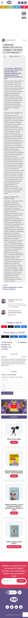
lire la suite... (16, 307)
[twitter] (12, 607)
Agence (24, 7)
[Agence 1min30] (9, 2)
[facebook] (7, 607)
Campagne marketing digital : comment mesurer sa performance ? (13, 288)
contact (12, 592)
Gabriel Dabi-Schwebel (10, 40)
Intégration (11, 7)
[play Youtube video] (14, 406)
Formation (17, 7)
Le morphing (22, 342)
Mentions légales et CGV (14, 615)
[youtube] (21, 607)
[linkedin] (16, 607)
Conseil (3, 7)
